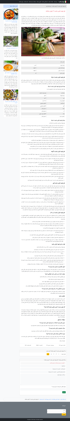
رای (48, 354)
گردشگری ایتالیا (45, 1)
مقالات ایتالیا (51, 1)
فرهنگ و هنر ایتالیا (32, 1)
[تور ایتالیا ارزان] (63, 1)
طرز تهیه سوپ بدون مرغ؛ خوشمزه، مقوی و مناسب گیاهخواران (11, 73)
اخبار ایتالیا (26, 1)
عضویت (63, 414)
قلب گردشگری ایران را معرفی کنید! (12, 48)
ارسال (64, 392)
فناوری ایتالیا (39, 1)
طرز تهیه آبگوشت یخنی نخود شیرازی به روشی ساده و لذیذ (11, 21)
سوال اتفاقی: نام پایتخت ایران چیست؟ (59, 386)
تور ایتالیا (55, 1)
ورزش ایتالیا (21, 1)
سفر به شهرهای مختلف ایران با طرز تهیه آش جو (11, 102)
